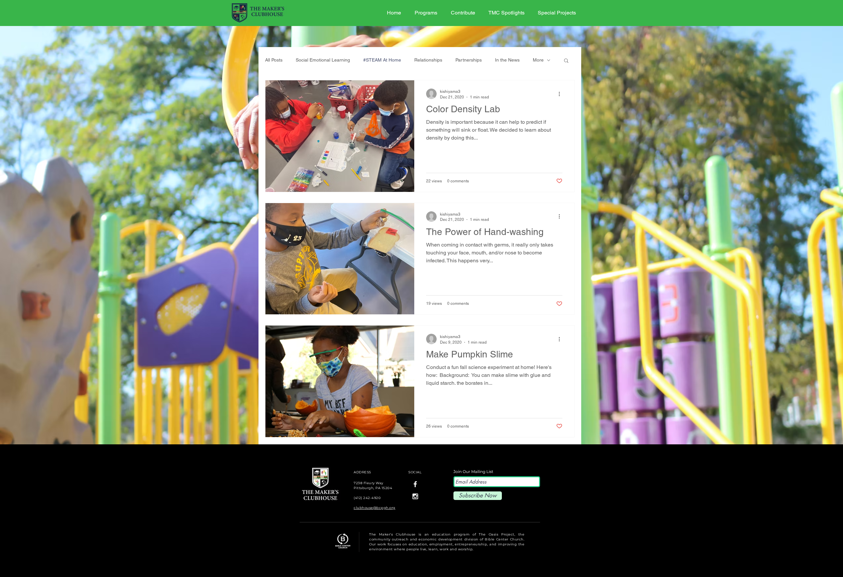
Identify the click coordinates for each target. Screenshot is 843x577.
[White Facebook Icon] (415, 484)
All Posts (274, 60)
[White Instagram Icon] (415, 496)
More (538, 60)
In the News (507, 60)
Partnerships (468, 60)
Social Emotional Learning (323, 60)
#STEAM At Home (382, 60)
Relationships (428, 60)
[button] (566, 61)
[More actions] (561, 94)
